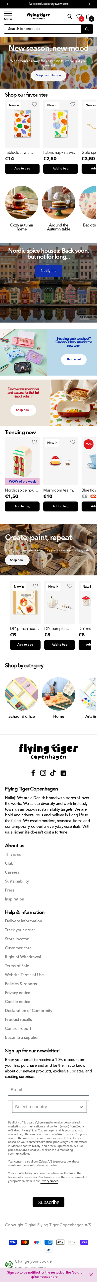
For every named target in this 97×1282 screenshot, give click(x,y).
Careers (12, 872)
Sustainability (17, 881)
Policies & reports (21, 984)
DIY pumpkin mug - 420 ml (55, 628)
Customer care (18, 948)
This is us (13, 854)
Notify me (48, 271)
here (53, 1277)
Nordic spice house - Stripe (21, 490)
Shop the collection (48, 75)
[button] (8, 16)
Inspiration (14, 899)
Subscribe (48, 1202)
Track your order (20, 930)
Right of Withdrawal (23, 957)
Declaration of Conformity (28, 1010)
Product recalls (18, 1019)
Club (9, 863)
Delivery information (23, 921)
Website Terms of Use (24, 975)
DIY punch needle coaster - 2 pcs (25, 628)
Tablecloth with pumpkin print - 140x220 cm (18, 152)
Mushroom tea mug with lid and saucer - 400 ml (60, 490)
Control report (18, 1028)
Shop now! (74, 359)
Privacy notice (17, 993)
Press (9, 890)
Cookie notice (17, 1001)
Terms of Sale (17, 966)
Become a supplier (22, 1037)
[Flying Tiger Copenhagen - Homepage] (38, 16)
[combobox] (49, 1107)
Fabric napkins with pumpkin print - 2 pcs (59, 152)
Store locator (17, 939)
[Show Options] (81, 1107)
